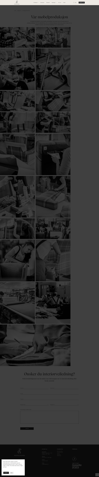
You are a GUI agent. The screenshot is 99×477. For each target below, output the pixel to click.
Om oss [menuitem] (59, 2)
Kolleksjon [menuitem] (35, 2)
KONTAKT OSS (81, 2)
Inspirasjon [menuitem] (42, 2)
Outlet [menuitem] (64, 2)
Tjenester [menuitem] (48, 2)
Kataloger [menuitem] (53, 2)
